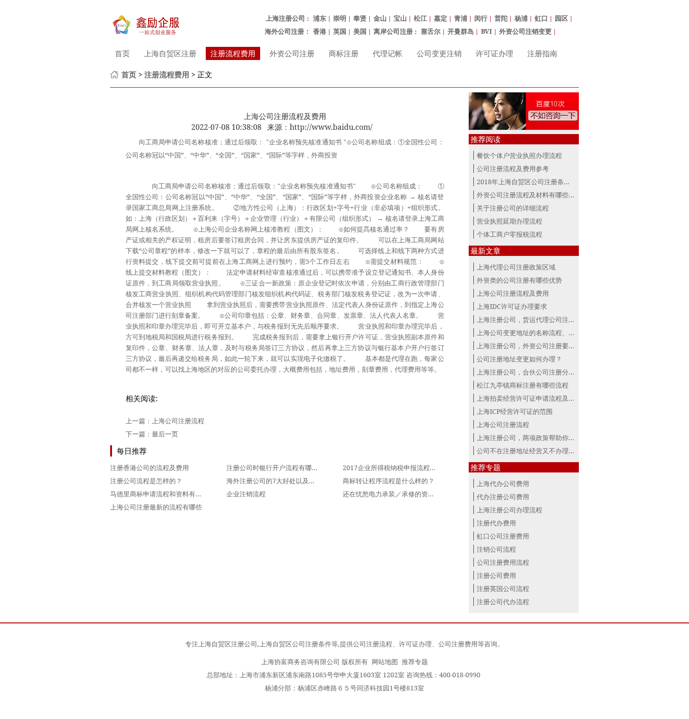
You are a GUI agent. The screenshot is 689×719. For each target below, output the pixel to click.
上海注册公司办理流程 (509, 509)
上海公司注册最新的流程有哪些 (156, 506)
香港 (319, 31)
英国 (339, 31)
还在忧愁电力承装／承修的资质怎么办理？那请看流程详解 (428, 493)
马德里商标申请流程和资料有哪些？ (162, 493)
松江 (420, 18)
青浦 (460, 18)
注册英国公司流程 (503, 588)
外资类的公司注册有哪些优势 (519, 280)
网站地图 (385, 661)
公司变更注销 (439, 53)
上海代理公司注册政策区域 (516, 266)
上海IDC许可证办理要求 (512, 306)
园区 (561, 18)
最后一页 (165, 433)
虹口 (541, 18)
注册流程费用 (232, 53)
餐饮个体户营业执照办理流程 (519, 155)
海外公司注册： (288, 31)
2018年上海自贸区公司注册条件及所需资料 (540, 181)
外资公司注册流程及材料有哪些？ (526, 194)
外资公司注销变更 (525, 31)
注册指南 (542, 53)
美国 (360, 31)
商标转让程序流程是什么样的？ (388, 480)
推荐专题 (415, 661)
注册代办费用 (496, 522)
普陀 (501, 18)
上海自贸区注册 (170, 53)
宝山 (400, 18)
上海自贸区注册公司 (227, 643)
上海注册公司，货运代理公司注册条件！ (536, 319)
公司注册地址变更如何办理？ (519, 358)
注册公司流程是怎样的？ (146, 480)
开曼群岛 (461, 31)
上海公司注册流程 (178, 420)
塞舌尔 (431, 31)
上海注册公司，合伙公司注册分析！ (529, 371)
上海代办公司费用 (503, 483)
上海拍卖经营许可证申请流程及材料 (529, 398)
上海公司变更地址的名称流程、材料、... (535, 332)
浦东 (319, 18)
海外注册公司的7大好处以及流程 (274, 480)
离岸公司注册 (393, 31)
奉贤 (360, 18)
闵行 (480, 18)
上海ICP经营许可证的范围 (515, 411)
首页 (122, 53)
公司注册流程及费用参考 (513, 168)
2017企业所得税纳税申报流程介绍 (393, 467)
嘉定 (440, 18)
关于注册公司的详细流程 (513, 207)
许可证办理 (494, 53)
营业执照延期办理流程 (509, 221)
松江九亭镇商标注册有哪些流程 (523, 385)
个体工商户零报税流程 (509, 234)
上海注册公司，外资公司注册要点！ (529, 345)
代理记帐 (388, 53)
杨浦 (521, 18)
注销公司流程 (496, 549)
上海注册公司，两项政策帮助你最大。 (532, 437)
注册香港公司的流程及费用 (149, 467)
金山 (380, 18)
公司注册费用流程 (503, 562)
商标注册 (344, 53)
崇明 (339, 18)
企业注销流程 (246, 493)
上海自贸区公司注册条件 (295, 643)
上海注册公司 (285, 18)
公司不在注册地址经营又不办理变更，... (535, 450)
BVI (486, 31)
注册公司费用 (496, 575)
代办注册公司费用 (503, 496)
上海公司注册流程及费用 (513, 293)
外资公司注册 (292, 53)
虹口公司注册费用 (503, 536)
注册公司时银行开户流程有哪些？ (275, 467)
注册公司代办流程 (503, 601)
